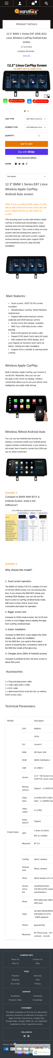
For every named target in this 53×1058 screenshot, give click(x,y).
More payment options (26, 157)
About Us (15, 959)
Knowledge (37, 1000)
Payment (15, 976)
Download (37, 996)
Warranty (38, 976)
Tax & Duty (15, 984)
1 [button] (24, 111)
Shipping (15, 980)
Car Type (9, 119)
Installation (15, 996)
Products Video (15, 1000)
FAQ (38, 980)
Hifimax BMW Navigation (13, 1045)
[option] (26, 84)
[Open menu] (6, 3)
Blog (38, 963)
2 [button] (28, 111)
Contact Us (37, 959)
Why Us (15, 963)
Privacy (38, 984)
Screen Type (11, 127)
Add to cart (26, 144)
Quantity (9, 136)
